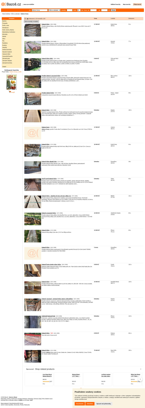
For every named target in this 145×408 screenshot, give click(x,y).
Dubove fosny (46, 127)
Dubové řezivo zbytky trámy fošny (51, 264)
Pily (3, 41)
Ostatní (4, 66)
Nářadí (4, 36)
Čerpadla (4, 23)
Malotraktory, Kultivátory (8, 32)
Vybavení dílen (6, 54)
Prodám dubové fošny (48, 93)
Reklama (24, 398)
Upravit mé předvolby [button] (103, 403)
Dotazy (9, 398)
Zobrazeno (131, 18)
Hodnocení (14, 398)
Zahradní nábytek (7, 60)
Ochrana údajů (38, 398)
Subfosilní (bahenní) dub (48, 316)
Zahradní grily (6, 58)
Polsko (22, 405)
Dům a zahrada (15, 14)
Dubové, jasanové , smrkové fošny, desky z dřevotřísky (57, 299)
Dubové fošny (46, 24)
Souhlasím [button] (79, 403)
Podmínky (30, 398)
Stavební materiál (7, 52)
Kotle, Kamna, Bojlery (8, 30)
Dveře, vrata (5, 25)
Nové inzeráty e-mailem (31, 21)
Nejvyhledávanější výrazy (16, 403)
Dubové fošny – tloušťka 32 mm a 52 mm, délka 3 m (56, 196)
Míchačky (4, 34)
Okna (3, 38)
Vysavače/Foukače (7, 56)
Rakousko (27, 405)
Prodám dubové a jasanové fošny (51, 75)
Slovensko (16, 405)
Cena (95, 18)
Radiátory (5, 43)
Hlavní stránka (6, 14)
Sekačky (4, 47)
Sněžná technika (6, 49)
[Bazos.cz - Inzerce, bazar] (11, 5)
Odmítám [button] (90, 403)
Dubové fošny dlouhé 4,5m (49, 161)
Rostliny (4, 45)
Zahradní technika (7, 63)
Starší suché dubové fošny (49, 178)
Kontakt (20, 398)
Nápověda (3, 398)
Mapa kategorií (5, 403)
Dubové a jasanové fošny (49, 213)
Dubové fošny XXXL (47, 58)
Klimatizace (5, 27)
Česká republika (8, 405)
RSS (43, 398)
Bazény (4, 21)
